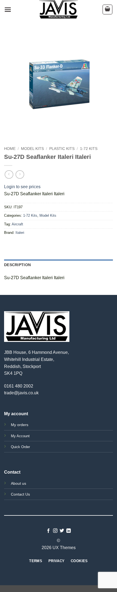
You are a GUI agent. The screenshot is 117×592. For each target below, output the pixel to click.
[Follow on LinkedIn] (68, 530)
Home (10, 149)
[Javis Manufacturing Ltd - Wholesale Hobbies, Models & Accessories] (58, 9)
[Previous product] (20, 174)
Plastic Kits (62, 149)
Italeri (20, 233)
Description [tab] (17, 265)
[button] (7, 9)
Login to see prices (22, 186)
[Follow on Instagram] (55, 530)
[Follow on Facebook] (48, 530)
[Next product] (9, 174)
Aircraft (17, 224)
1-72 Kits (88, 149)
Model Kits (32, 149)
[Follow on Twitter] (62, 530)
